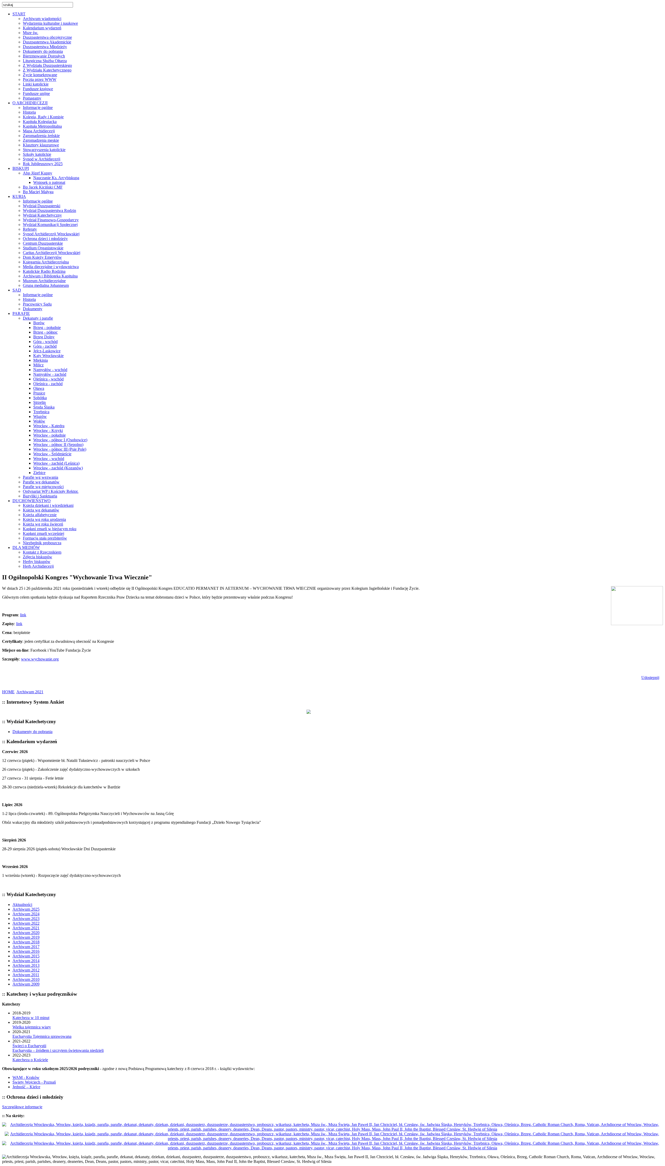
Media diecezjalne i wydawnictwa (51, 266)
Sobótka (40, 398)
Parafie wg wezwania (40, 477)
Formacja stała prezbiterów (45, 538)
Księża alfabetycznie (40, 515)
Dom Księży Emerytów (42, 257)
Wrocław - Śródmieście (52, 454)
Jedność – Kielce (26, 1087)
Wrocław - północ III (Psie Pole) (59, 449)
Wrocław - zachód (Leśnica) (56, 463)
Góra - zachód (45, 346)
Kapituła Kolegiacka (40, 121)
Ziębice (39, 472)
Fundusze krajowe (38, 89)
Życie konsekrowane (40, 75)
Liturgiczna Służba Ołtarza (45, 61)
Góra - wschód (45, 341)
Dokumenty (32, 309)
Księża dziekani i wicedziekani (48, 505)
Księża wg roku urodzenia (44, 519)
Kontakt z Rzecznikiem (42, 552)
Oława (38, 388)
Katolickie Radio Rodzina (44, 271)
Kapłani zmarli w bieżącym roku (49, 529)
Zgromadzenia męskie (41, 140)
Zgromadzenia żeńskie (41, 135)
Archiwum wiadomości (42, 18)
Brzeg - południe (47, 327)
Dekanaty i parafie (38, 318)
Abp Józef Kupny (37, 173)
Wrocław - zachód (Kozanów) (58, 468)
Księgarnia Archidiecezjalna (46, 262)
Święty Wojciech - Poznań (34, 1082)
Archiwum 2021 (29, 692)
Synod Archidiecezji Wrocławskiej (51, 234)
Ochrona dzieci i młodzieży (45, 238)
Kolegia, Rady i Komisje (43, 117)
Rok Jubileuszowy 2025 (43, 163)
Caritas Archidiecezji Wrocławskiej (51, 252)
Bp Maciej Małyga (38, 192)
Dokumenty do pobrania (43, 51)
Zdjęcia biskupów (37, 557)
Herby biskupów (36, 561)
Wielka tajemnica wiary (31, 1027)
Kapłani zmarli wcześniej (43, 533)
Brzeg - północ (45, 332)
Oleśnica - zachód (48, 383)
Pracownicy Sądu (37, 304)
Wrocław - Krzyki (48, 430)
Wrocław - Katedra (48, 426)
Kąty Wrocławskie (48, 355)
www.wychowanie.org (40, 659)
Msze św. (30, 32)
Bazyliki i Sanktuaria (40, 496)
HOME (8, 692)
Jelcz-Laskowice (47, 351)
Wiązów (40, 416)
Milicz (38, 365)
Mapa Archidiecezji (39, 131)
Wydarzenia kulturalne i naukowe (50, 23)
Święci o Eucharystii (29, 1046)
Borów (39, 323)
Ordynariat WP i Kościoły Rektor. (50, 491)
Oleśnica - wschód (48, 379)
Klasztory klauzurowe (41, 145)
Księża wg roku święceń (43, 524)
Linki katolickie (36, 84)
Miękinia (40, 360)
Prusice (39, 393)
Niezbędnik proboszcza (42, 543)
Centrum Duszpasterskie (43, 243)
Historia (29, 112)
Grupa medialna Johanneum (46, 285)
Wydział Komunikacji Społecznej (50, 224)
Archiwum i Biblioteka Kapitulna (50, 276)
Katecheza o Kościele (30, 1060)
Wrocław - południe (49, 435)
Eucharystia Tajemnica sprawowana (41, 1036)
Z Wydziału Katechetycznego (47, 70)
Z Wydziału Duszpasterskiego (47, 65)
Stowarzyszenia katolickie (44, 149)
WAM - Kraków (25, 1077)
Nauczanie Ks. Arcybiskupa (56, 178)
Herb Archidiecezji (38, 566)
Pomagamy (32, 98)
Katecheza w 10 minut (30, 1017)
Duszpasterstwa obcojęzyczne (47, 37)
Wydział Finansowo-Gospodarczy (51, 220)
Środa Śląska (44, 407)
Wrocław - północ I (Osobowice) (60, 440)
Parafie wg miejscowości (43, 486)
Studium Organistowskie (43, 248)
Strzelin (39, 402)
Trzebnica (41, 412)
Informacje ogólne (38, 107)
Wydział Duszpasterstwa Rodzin (49, 210)
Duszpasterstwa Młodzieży (45, 46)
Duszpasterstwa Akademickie (47, 42)
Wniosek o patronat (49, 182)
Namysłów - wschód (50, 369)
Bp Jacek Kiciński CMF (43, 187)
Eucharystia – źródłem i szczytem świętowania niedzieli (58, 1050)
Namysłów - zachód (49, 374)
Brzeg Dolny (44, 337)
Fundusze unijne (36, 93)
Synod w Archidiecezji (41, 159)
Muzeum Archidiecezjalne (44, 280)
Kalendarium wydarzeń (42, 28)
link (23, 615)
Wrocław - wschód (48, 458)
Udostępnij (650, 677)
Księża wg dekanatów (41, 510)
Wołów (39, 421)
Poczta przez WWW (39, 79)
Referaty (30, 229)
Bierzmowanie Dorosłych (44, 56)
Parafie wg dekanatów (41, 482)
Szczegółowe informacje (22, 1107)
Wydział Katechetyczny (42, 215)
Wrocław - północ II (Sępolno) (58, 444)
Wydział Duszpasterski (41, 206)
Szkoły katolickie (37, 154)
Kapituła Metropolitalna (42, 126)
